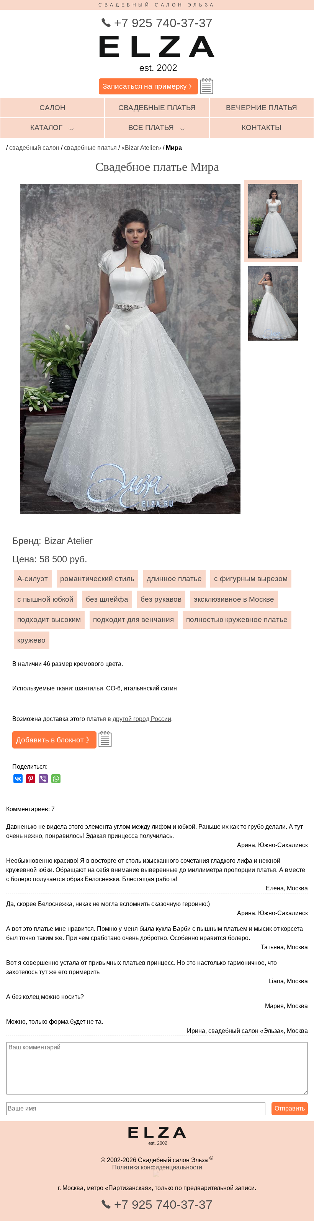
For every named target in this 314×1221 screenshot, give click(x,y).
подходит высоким (49, 619)
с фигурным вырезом (251, 579)
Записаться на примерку (149, 86)
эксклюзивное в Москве (234, 599)
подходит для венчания (133, 619)
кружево (31, 640)
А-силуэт (32, 579)
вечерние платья (261, 108)
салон (52, 108)
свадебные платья (157, 108)
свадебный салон (34, 148)
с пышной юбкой (45, 599)
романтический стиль (97, 579)
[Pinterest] (30, 778)
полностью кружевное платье (237, 619)
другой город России (142, 719)
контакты (261, 127)
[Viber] (43, 778)
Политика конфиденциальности (157, 1167)
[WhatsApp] (56, 778)
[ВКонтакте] (18, 778)
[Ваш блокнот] (206, 86)
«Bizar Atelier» (141, 148)
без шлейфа (107, 599)
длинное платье (174, 579)
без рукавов (161, 599)
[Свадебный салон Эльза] (157, 74)
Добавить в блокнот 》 (54, 740)
